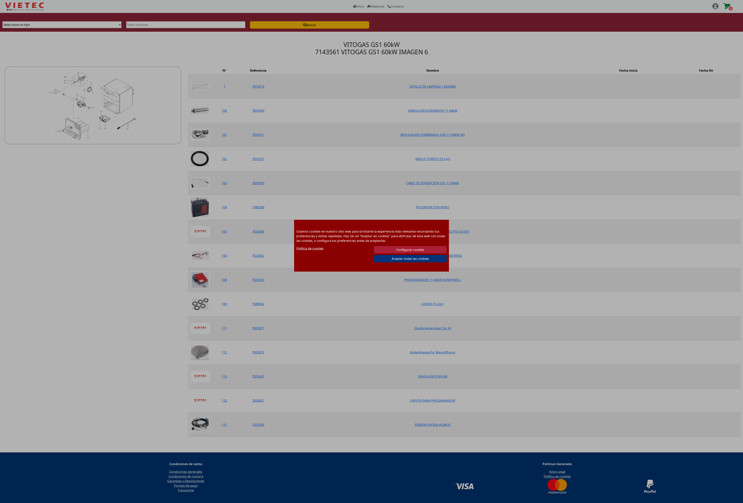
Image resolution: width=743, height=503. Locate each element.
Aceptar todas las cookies (410, 259)
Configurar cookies (410, 250)
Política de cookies (310, 248)
